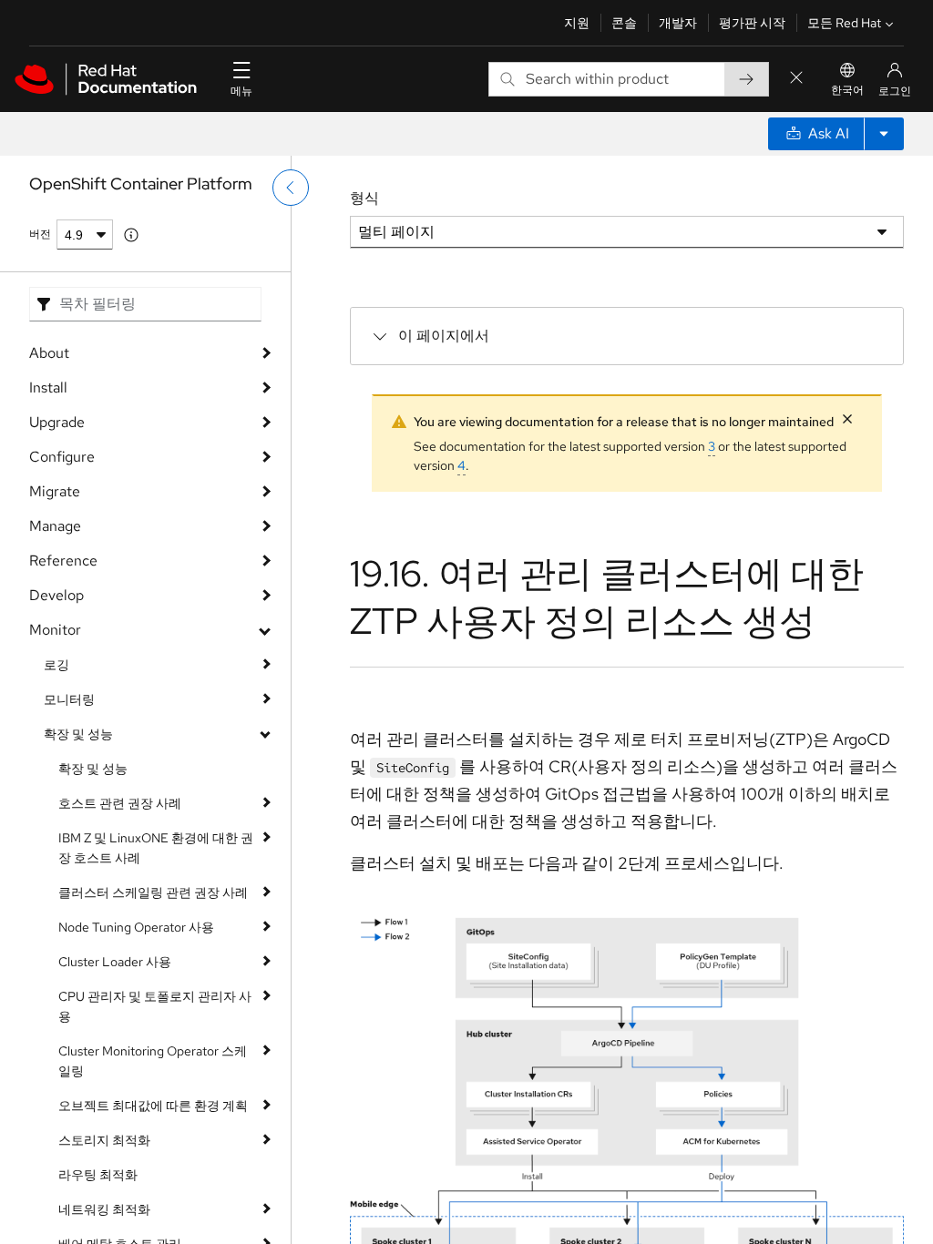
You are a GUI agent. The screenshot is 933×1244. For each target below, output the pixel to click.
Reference (63, 560)
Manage (55, 525)
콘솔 (624, 23)
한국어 (847, 90)
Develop (56, 595)
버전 (40, 234)
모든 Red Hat (844, 23)
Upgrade (57, 422)
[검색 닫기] (796, 78)
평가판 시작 (752, 23)
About (49, 352)
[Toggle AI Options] (884, 133)
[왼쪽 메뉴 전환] (290, 187)
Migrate (54, 491)
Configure (62, 456)
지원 (577, 23)
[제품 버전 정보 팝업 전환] (131, 235)
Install (48, 387)
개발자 (678, 23)
